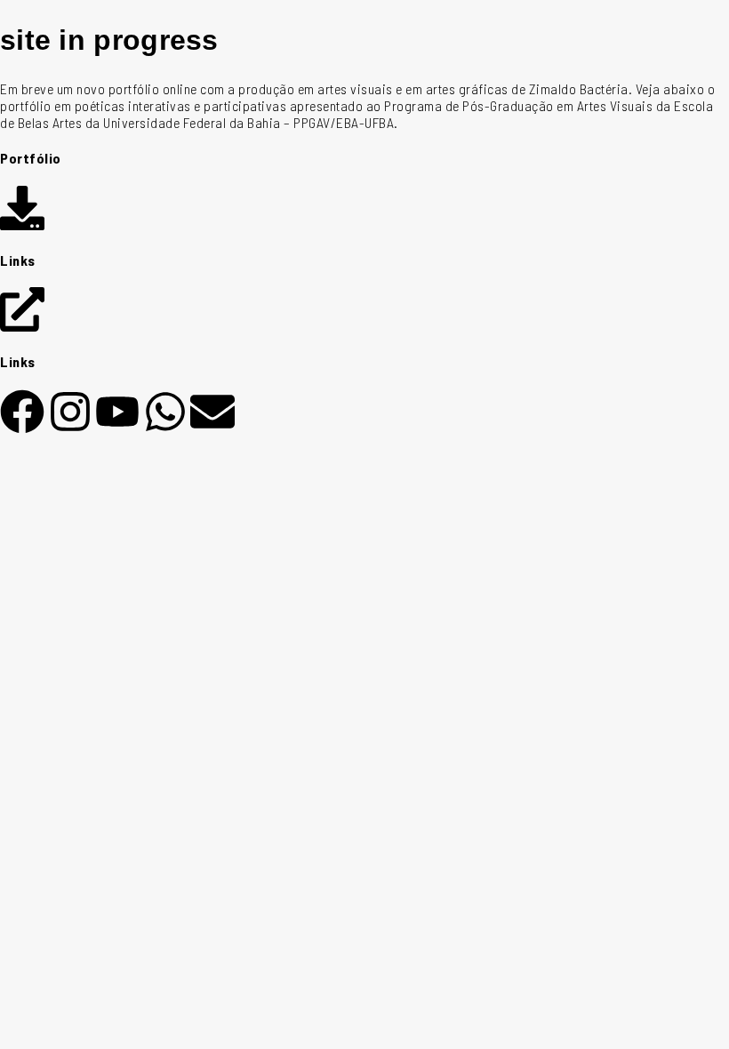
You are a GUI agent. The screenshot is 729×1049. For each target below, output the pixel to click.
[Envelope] (212, 411)
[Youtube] (117, 411)
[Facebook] (22, 411)
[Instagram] (70, 411)
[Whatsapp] (165, 411)
